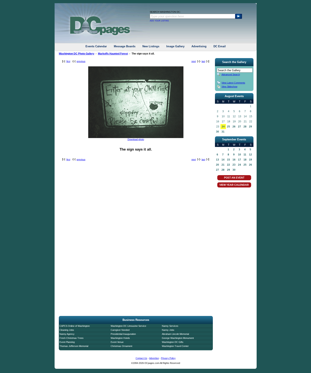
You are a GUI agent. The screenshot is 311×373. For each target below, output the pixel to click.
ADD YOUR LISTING (159, 21)
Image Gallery (175, 46)
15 (228, 159)
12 (250, 154)
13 (217, 159)
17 (239, 159)
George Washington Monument (178, 338)
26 (234, 126)
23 (234, 164)
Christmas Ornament (121, 346)
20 (217, 164)
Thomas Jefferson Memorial (73, 346)
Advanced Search (231, 74)
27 (239, 126)
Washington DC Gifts (172, 342)
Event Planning (67, 342)
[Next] (135, 137)
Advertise (154, 358)
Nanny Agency (66, 334)
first (68, 61)
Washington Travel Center (175, 346)
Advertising (198, 46)
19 (250, 159)
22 (228, 164)
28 (245, 126)
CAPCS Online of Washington (74, 326)
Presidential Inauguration (123, 334)
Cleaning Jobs (66, 330)
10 (239, 154)
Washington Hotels (120, 338)
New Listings (150, 46)
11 (245, 154)
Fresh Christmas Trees (71, 338)
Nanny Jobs (168, 330)
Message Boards (124, 46)
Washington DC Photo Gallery (76, 53)
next (193, 61)
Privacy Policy (168, 358)
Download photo (136, 139)
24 (223, 126)
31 (223, 131)
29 (250, 126)
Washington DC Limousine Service (128, 326)
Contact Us (141, 358)
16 (234, 159)
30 (217, 131)
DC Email (219, 46)
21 (223, 164)
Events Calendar (96, 46)
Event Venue (117, 342)
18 (245, 159)
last (203, 61)
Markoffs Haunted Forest (113, 53)
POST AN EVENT (234, 177)
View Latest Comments (233, 82)
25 (228, 126)
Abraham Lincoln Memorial (175, 334)
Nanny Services (170, 326)
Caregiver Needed (120, 330)
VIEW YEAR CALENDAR (234, 184)
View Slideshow (229, 86)
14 (223, 159)
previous (81, 61)
